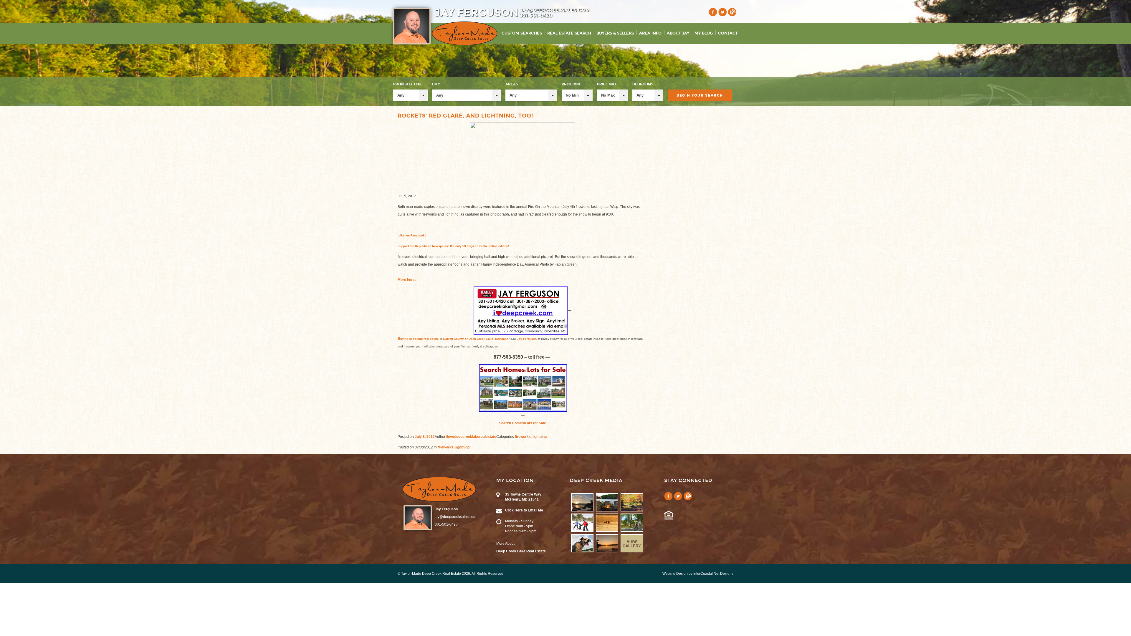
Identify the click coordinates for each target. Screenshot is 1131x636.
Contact (728, 33)
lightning (540, 437)
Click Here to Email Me (524, 510)
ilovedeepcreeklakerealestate (471, 437)
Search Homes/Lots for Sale (522, 423)
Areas (511, 84)
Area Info (650, 33)
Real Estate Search (569, 33)
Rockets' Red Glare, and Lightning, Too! (465, 115)
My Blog (704, 33)
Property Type (408, 84)
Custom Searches (522, 33)
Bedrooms (642, 84)
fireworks (523, 437)
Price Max (607, 84)
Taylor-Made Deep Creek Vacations (464, 33)
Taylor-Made (439, 489)
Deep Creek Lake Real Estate (521, 551)
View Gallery (632, 543)
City (436, 84)
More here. (407, 280)
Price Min (571, 84)
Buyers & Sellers (615, 33)
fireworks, (446, 447)
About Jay (678, 33)
